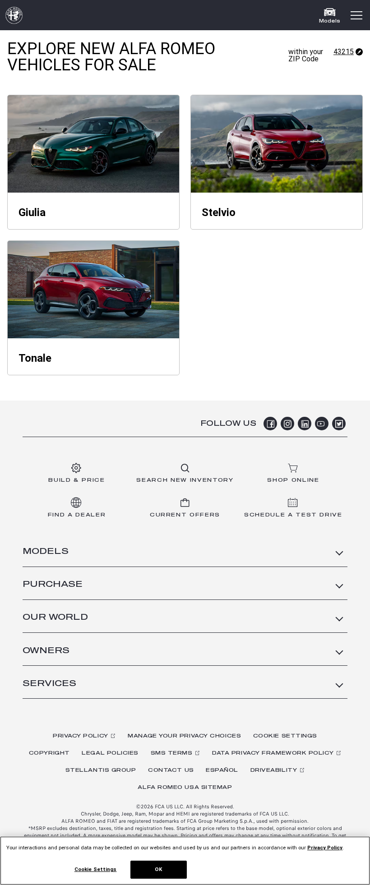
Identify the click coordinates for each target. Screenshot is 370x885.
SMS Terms (172, 753)
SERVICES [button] (49, 684)
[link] (93, 144)
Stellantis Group (100, 770)
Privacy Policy (80, 735)
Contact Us (171, 770)
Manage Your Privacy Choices (184, 735)
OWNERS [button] (46, 651)
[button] (356, 15)
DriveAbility (273, 770)
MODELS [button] (46, 552)
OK (158, 869)
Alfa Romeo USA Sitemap (185, 787)
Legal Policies (110, 753)
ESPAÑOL (222, 770)
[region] (185, 860)
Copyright (49, 753)
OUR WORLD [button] (55, 617)
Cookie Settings (285, 735)
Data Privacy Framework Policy (272, 753)
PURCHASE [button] (53, 585)
